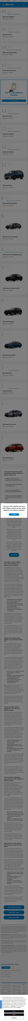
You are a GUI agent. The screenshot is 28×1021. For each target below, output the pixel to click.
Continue (14, 514)
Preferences (14, 1017)
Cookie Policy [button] (13, 1006)
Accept (14, 1011)
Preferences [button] (19, 1007)
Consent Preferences (0, 1004)
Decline (14, 1014)
